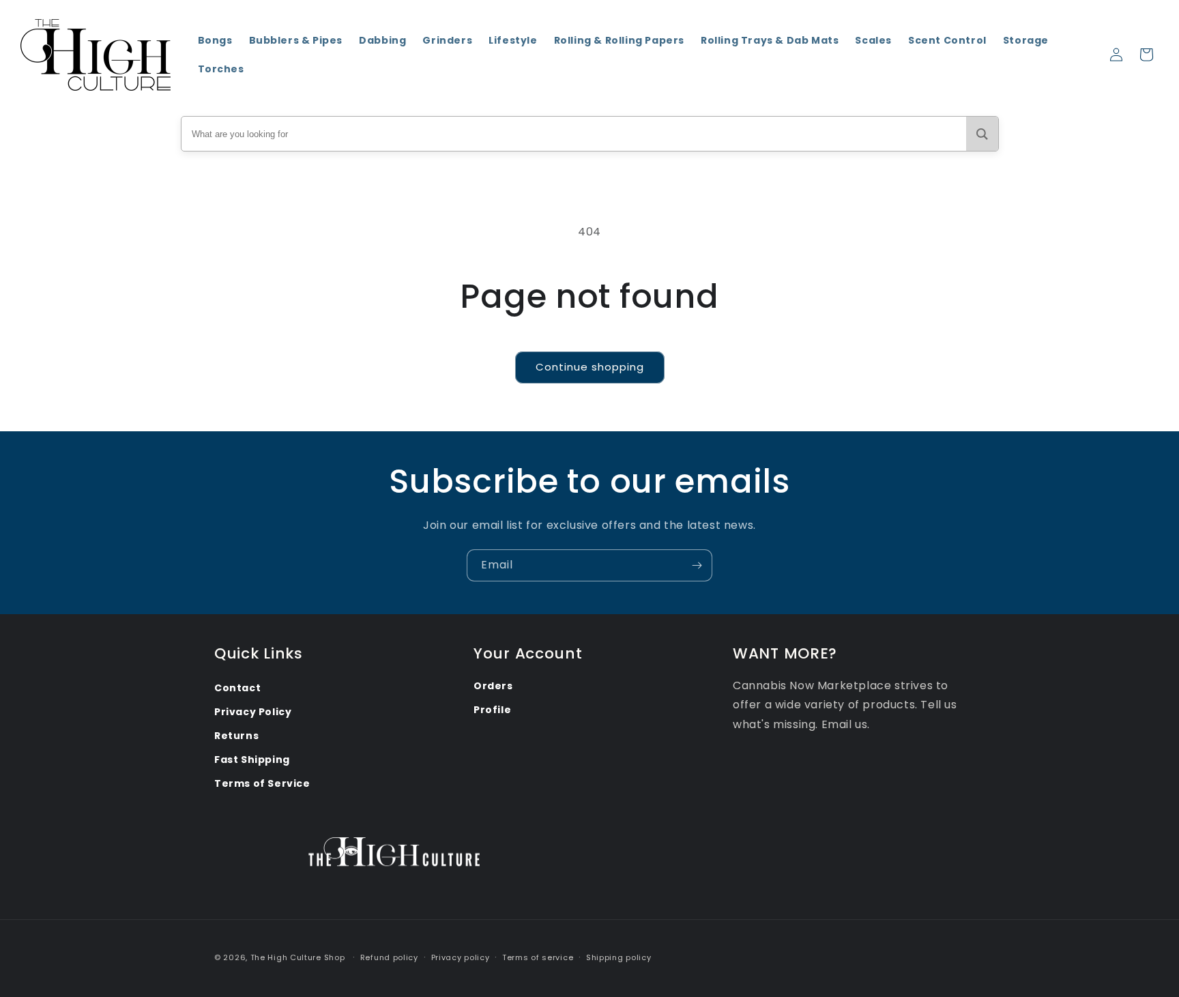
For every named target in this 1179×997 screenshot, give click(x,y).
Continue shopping (590, 367)
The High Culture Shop (297, 957)
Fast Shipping (252, 759)
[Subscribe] (697, 565)
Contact (237, 688)
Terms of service (537, 957)
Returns (236, 735)
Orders (493, 686)
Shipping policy (619, 957)
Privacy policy (460, 957)
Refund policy (389, 957)
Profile (492, 710)
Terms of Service (262, 783)
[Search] (982, 134)
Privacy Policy (252, 712)
